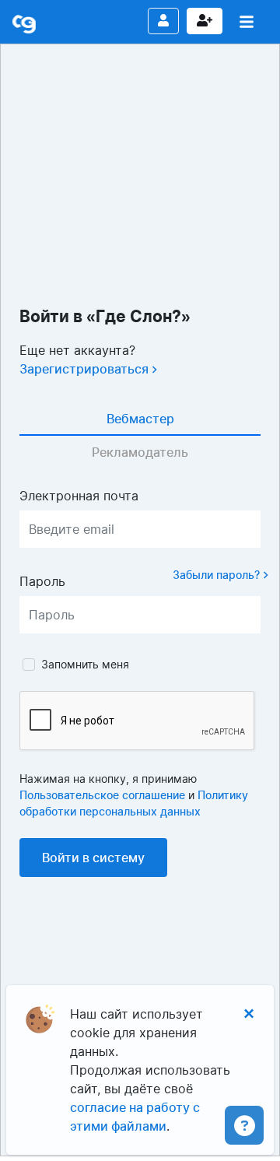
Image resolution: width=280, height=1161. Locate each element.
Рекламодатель (140, 452)
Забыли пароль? (218, 574)
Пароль (42, 581)
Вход (163, 21)
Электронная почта (78, 495)
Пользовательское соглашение (102, 794)
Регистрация (204, 21)
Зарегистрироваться (85, 369)
